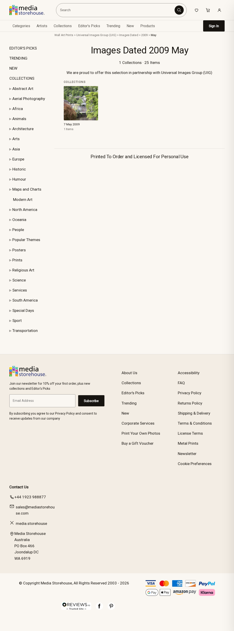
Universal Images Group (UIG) (96, 35)
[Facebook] (99, 608)
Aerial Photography (28, 98)
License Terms (190, 433)
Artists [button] (42, 26)
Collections (63, 26)
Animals (19, 118)
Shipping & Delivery (194, 413)
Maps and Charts (26, 189)
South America (25, 300)
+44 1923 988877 (30, 497)
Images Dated (128, 35)
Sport (17, 320)
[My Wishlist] (196, 10)
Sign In (214, 26)
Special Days (23, 310)
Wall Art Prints (63, 35)
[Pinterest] (111, 608)
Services (19, 290)
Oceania (19, 219)
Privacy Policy (189, 393)
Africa (17, 108)
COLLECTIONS (21, 78)
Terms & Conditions (195, 423)
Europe (18, 159)
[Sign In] (219, 10)
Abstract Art (22, 88)
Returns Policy (190, 403)
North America (24, 209)
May (153, 35)
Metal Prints (188, 443)
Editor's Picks (89, 26)
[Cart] (208, 10)
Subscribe (91, 401)
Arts (16, 139)
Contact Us (19, 487)
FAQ (181, 383)
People (18, 229)
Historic (19, 169)
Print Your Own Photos (141, 433)
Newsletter (187, 453)
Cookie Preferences (195, 463)
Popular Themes (26, 239)
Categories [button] (21, 26)
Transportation (25, 330)
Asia (16, 149)
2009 (144, 35)
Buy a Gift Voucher (138, 443)
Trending (113, 26)
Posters (19, 250)
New (130, 26)
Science (19, 280)
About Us (129, 373)
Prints (17, 260)
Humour (19, 179)
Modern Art (22, 199)
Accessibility (188, 373)
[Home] (30, 10)
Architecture (23, 128)
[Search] (179, 10)
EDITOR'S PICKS (23, 48)
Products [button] (147, 26)
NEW (13, 68)
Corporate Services (138, 423)
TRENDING (18, 58)
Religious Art (23, 270)
